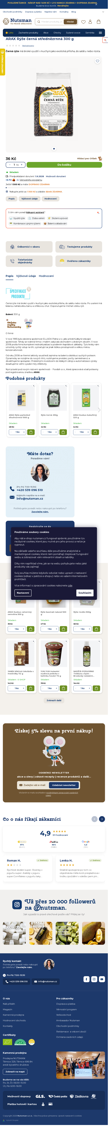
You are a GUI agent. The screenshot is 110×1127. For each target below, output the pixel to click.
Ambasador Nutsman (68, 1020)
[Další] (102, 819)
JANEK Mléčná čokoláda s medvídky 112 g (21, 672)
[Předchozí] (95, 819)
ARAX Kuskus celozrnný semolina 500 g (20, 613)
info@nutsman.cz (47, 981)
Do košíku (64, 164)
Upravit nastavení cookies (70, 1116)
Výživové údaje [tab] (26, 276)
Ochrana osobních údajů (69, 1037)
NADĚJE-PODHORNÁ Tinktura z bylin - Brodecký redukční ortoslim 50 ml (83, 673)
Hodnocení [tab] (46, 276)
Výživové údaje (29, 198)
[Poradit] (99, 582)
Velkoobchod (63, 1014)
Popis (12, 198)
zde (70, 585)
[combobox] (56, 21)
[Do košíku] (30, 629)
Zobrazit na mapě (15, 1071)
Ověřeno (41, 860)
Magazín (7, 1009)
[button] (17, 218)
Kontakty (64, 12)
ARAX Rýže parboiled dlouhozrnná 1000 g (19, 416)
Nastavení (23, 593)
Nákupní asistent (35, 212)
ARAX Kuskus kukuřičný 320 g (85, 416)
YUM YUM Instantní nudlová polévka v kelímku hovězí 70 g (51, 673)
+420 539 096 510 (18, 981)
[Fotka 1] (54, 148)
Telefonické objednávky (25, 261)
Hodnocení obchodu (14, 1020)
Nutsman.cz (87, 979)
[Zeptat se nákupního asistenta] (98, 212)
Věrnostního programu (31, 180)
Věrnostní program (66, 1009)
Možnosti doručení (56, 176)
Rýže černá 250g (49, 415)
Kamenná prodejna (13, 1014)
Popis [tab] (9, 276)
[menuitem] (9, 33)
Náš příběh (9, 1003)
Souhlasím (84, 593)
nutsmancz (94, 979)
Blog (73, 12)
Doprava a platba (33, 12)
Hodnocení (51, 198)
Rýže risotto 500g (82, 612)
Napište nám (50, 12)
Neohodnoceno (28, 46)
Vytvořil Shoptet (12, 1120)
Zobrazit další (54, 700)
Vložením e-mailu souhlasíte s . (48, 794)
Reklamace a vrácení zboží (71, 1031)
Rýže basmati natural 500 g (53, 613)
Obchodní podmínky (12, 12)
